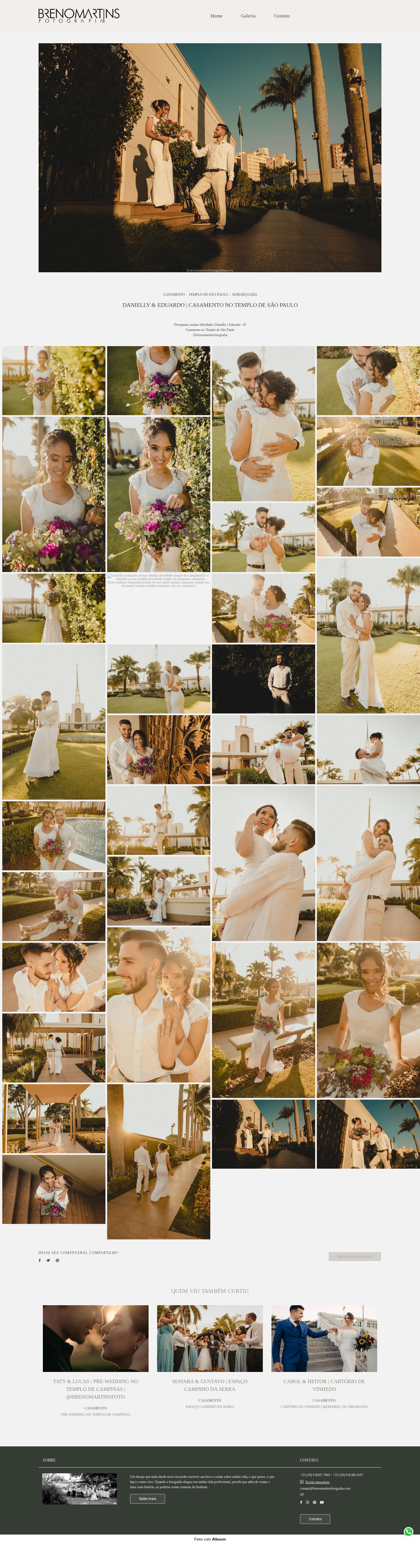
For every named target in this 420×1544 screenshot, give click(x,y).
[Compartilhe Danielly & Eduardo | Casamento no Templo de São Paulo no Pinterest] (57, 1260)
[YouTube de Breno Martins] (322, 1502)
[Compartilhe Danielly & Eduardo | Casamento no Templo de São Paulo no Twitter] (48, 1260)
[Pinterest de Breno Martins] (314, 1502)
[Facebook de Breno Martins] (301, 1502)
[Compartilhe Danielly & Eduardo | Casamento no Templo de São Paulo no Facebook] (40, 1260)
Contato (282, 16)
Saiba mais (147, 1499)
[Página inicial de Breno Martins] (79, 16)
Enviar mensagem (317, 1482)
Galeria (248, 16)
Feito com (210, 1539)
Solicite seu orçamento (355, 1257)
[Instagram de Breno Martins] (307, 1502)
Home (217, 16)
